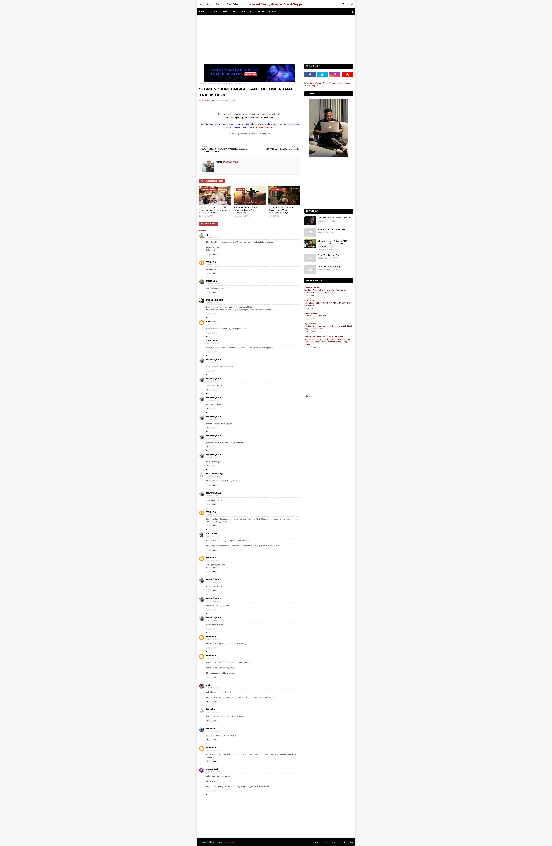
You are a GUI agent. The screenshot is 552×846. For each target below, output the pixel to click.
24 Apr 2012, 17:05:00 (213, 324)
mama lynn (211, 280)
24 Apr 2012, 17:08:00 (213, 343)
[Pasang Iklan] (249, 81)
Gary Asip (210, 728)
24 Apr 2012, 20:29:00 (213, 536)
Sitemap (210, 4)
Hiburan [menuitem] (272, 11)
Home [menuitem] (201, 11)
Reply (208, 254)
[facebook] (339, 4)
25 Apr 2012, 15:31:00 (213, 688)
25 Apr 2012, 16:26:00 (213, 712)
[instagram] (347, 4)
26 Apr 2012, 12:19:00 (213, 772)
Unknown (211, 261)
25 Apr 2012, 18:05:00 (213, 731)
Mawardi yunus (208, 100)
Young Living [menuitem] (246, 11)
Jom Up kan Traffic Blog (329, 266)
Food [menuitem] (233, 11)
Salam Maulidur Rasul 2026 (315, 315)
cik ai (208, 234)
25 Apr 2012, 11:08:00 (213, 639)
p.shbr (209, 685)
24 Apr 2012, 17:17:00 (213, 362)
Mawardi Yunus (229, 842)
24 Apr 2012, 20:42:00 (213, 561)
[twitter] (343, 4)
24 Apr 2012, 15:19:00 (213, 265)
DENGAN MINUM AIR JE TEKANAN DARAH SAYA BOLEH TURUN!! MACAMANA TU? (333, 244)
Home (201, 4)
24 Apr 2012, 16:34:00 (213, 303)
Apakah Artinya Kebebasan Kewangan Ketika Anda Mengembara (246, 210)
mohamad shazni (214, 299)
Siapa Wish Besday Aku (328, 255)
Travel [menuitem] (224, 11)
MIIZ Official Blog (214, 473)
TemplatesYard (204, 842)
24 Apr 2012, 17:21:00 (213, 439)
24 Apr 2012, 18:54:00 (213, 496)
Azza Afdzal (212, 769)
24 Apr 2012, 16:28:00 (213, 284)
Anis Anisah (211, 533)
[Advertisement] (276, 39)
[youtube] (352, 4)
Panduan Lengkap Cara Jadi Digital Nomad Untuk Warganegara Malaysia (281, 210)
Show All (308, 396)
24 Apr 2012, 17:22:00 (213, 458)
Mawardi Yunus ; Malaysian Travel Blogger (276, 4)
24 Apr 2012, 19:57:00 (213, 515)
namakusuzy (212, 321)
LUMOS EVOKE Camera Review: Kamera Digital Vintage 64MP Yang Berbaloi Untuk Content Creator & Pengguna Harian (328, 342)
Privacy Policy (232, 4)
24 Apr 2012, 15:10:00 (213, 238)
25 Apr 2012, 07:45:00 (213, 582)
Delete (214, 254)
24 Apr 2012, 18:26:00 (213, 477)
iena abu (210, 709)
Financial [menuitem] (260, 11)
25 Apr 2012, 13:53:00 (213, 658)
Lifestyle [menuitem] (212, 11)
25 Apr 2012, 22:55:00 (213, 750)
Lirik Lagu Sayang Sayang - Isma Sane (335, 218)
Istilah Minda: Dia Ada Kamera (331, 229)
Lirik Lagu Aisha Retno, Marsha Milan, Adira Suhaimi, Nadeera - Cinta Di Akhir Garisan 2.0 (326, 291)
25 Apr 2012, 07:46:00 (213, 601)
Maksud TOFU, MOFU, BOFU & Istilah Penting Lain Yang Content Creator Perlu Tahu (214, 210)
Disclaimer (220, 4)
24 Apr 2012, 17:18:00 (213, 420)
